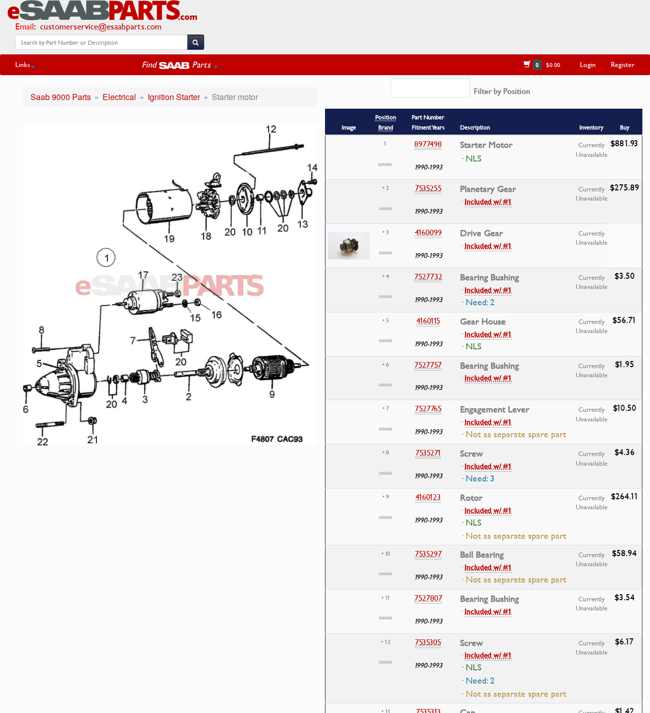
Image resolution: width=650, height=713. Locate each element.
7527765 (428, 408)
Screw (471, 453)
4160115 (428, 320)
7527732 (428, 276)
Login (588, 64)
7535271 (428, 452)
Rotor (471, 497)
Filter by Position (502, 90)
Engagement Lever (494, 409)
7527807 (428, 597)
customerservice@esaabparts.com (100, 26)
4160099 (428, 232)
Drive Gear (481, 233)
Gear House (483, 321)
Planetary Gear (488, 189)
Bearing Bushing (489, 277)
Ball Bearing (482, 554)
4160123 (428, 496)
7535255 (428, 187)
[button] (179, 64)
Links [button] (22, 64)
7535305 (428, 641)
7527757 (428, 364)
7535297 (428, 553)
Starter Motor (486, 144)
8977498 (428, 143)
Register (623, 64)
